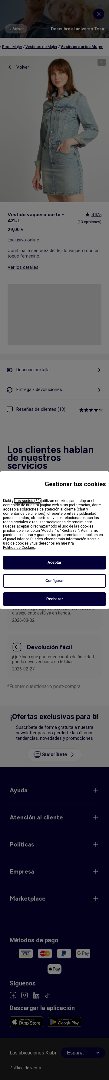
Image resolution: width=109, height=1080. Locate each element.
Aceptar (54, 562)
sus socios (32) (28, 501)
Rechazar (54, 599)
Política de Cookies (19, 547)
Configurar (54, 581)
